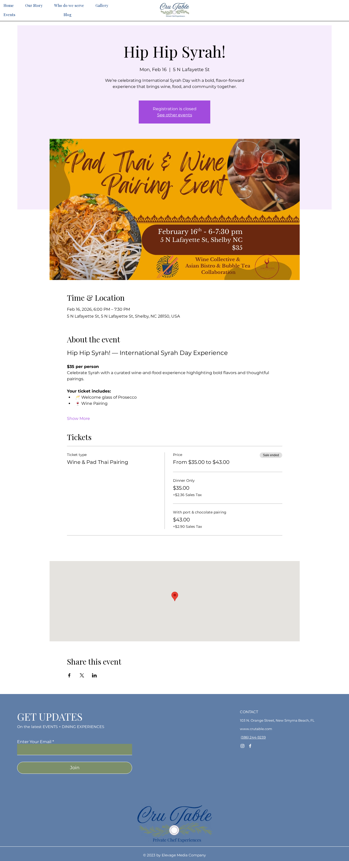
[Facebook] (250, 745)
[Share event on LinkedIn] (94, 675)
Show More (78, 418)
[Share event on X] (81, 675)
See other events (174, 115)
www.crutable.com (256, 729)
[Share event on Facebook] (69, 675)
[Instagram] (242, 745)
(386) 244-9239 (253, 737)
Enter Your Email (34, 742)
